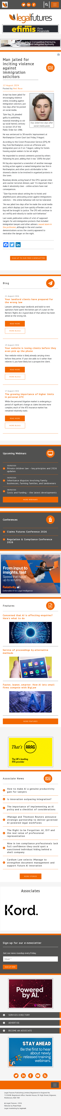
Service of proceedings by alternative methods (25, 651)
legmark (23, 1108)
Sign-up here (10, 967)
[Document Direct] (30, 910)
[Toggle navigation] (55, 5)
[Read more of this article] (30, 632)
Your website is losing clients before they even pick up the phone (30, 349)
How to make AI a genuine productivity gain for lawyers (30, 790)
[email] (30, 959)
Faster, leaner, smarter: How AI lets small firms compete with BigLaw (29, 686)
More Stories (30, 876)
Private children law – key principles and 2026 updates (32, 470)
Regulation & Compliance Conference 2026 (29, 541)
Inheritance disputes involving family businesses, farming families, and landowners (31, 482)
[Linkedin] (18, 244)
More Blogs (15, 331)
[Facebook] (6, 244)
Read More (15, 324)
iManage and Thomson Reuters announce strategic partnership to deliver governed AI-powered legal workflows (32, 819)
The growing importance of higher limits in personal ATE (29, 396)
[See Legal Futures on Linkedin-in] (29, 5)
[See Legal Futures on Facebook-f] (34, 5)
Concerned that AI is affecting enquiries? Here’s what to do (28, 617)
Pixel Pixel (17, 1106)
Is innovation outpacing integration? (29, 799)
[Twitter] (12, 244)
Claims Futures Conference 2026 (27, 531)
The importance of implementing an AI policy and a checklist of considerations (31, 808)
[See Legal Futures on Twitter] (23, 5)
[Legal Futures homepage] (31, 18)
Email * (8, 959)
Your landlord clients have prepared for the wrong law (29, 301)
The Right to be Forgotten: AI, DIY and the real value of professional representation (31, 833)
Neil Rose (18, 88)
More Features (30, 721)
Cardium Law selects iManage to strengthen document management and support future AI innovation (31, 862)
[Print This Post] (58, 54)
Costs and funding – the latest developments (32, 492)
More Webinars (30, 499)
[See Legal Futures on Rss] (45, 1075)
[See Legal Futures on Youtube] (37, 1075)
